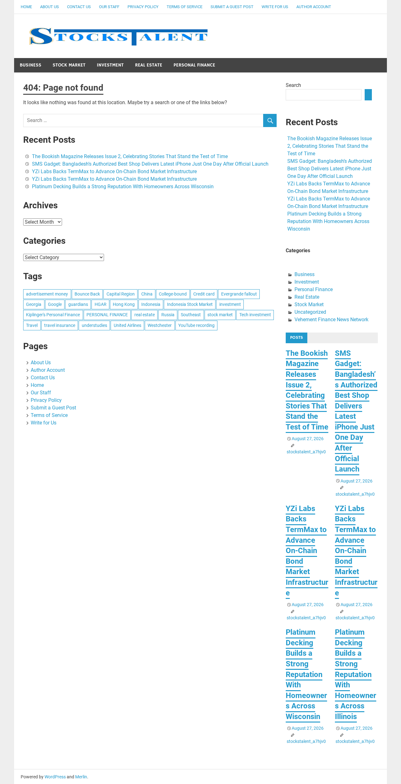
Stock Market (69, 65)
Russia (167, 314)
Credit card (204, 293)
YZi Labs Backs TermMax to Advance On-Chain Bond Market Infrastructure (114, 171)
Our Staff (109, 6)
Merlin (81, 776)
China (147, 293)
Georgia (33, 304)
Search (293, 85)
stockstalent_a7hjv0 (306, 451)
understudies (94, 325)
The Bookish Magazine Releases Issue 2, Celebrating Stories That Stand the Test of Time (130, 156)
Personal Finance (194, 65)
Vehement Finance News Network (331, 320)
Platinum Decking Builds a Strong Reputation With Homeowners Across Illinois (355, 674)
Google (55, 304)
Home (26, 6)
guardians (78, 304)
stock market (220, 314)
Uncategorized (310, 312)
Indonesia (150, 304)
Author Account (313, 6)
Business (30, 65)
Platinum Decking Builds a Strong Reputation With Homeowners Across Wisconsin (123, 186)
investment (230, 304)
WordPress (55, 776)
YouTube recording (196, 325)
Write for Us (275, 6)
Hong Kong (124, 304)
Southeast (191, 314)
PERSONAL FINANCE (107, 314)
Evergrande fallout (239, 293)
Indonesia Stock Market (190, 304)
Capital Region (121, 293)
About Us (49, 6)
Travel (32, 325)
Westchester (160, 325)
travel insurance (59, 325)
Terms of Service (184, 6)
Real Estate (148, 65)
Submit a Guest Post (232, 6)
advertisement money (47, 293)
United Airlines (127, 325)
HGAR (101, 304)
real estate (144, 314)
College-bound (173, 293)
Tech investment (255, 314)
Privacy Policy (143, 6)
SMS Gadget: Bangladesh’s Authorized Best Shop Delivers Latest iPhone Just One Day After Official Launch (150, 164)
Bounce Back (87, 293)
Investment (110, 65)
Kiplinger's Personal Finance (53, 314)
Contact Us (79, 6)
